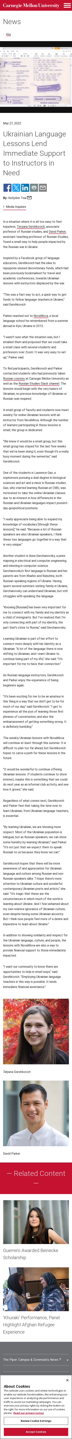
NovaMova (41, 316)
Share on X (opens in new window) (16, 188)
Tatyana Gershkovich (31, 226)
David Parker (57, 231)
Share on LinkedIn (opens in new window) (25, 188)
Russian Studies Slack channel (39, 383)
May (8, 34)
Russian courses (14, 378)
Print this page (34, 188)
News (12, 21)
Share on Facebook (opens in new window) (7, 188)
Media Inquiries (16, 207)
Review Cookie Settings (36, 1421)
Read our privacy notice (28, 1413)
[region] (36, 1407)
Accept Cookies (36, 1431)
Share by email (43, 188)
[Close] (67, 1380)
